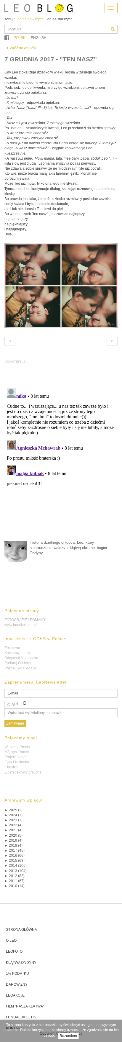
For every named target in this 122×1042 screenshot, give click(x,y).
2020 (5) (13, 835)
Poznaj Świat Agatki (20, 668)
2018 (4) (13, 845)
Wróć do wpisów (23, 48)
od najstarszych (60, 19)
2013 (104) (15, 871)
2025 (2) (13, 810)
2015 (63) (14, 860)
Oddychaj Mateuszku (21, 658)
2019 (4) (13, 840)
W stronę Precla (17, 747)
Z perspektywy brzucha (22, 772)
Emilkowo (12, 648)
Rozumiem (68, 1036)
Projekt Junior (15, 757)
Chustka (11, 767)
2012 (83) (14, 876)
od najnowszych (30, 19)
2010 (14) (14, 886)
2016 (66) (14, 855)
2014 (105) (15, 866)
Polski (20, 38)
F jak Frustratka (16, 762)
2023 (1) (13, 820)
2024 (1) (13, 815)
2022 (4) (13, 825)
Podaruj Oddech (17, 663)
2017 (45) (14, 850)
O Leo (11, 940)
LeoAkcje (15, 995)
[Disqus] (61, 459)
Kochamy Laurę (17, 653)
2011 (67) (14, 881)
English (38, 38)
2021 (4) (13, 830)
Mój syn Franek (16, 752)
